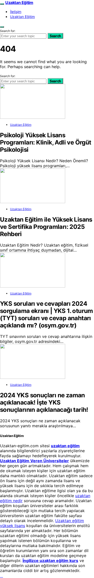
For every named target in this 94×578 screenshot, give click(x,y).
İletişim (15, 11)
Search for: (7, 31)
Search (55, 36)
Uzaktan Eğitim (19, 2)
